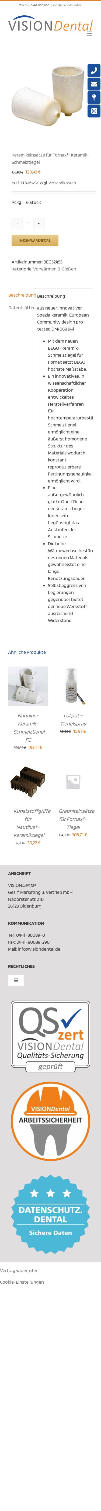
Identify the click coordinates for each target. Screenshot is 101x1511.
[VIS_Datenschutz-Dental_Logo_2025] (50, 1177)
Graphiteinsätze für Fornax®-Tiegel (76, 819)
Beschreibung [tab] (19, 295)
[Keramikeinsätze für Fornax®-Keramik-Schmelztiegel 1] (50, 95)
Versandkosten (62, 182)
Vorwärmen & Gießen (54, 269)
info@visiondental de (67, 5)
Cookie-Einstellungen (22, 1282)
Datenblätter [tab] (19, 307)
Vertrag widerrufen (19, 1270)
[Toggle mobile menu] (90, 33)
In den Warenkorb (35, 240)
